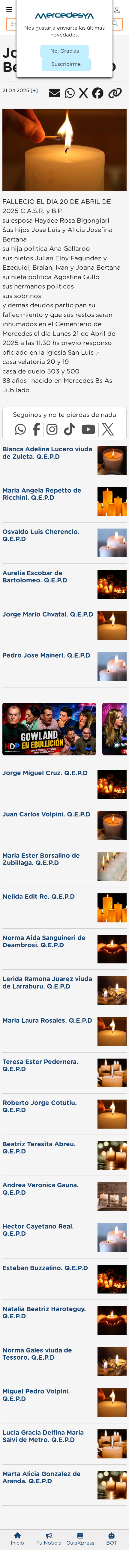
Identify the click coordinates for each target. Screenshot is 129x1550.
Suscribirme (66, 64)
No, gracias (64, 51)
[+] (34, 90)
